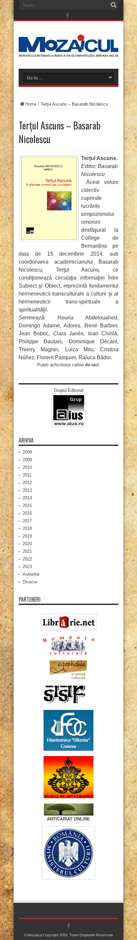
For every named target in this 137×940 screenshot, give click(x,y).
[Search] (113, 5)
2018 (27, 528)
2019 (27, 536)
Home (31, 104)
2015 (27, 505)
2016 (27, 513)
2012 (27, 482)
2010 (27, 467)
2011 (27, 474)
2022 (27, 558)
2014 (27, 497)
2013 (27, 490)
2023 (27, 566)
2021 (27, 551)
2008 (27, 452)
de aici (92, 364)
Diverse (30, 581)
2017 (27, 520)
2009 (27, 459)
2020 (27, 543)
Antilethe (31, 574)
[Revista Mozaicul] (68, 52)
